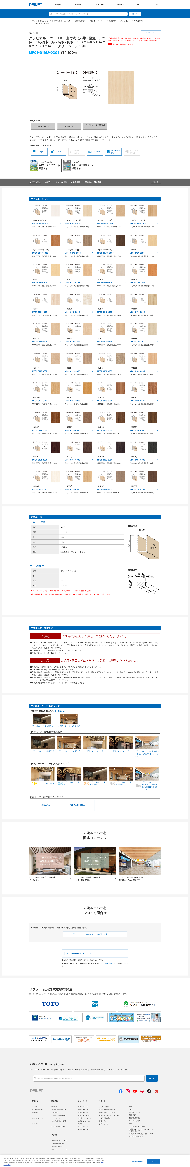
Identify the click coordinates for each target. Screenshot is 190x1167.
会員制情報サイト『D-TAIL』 (60, 1141)
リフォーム (56, 1118)
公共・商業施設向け (59, 1115)
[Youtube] (135, 1092)
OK (153, 1161)
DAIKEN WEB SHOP (58, 1127)
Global (36, 1124)
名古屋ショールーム (84, 1118)
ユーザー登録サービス (58, 1143)
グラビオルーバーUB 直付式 (94, 126)
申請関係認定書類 (134, 1118)
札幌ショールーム (84, 1107)
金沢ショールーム (84, 1112)
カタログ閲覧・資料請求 (107, 1109)
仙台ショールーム (84, 1109)
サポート (102, 1101)
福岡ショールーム (84, 1129)
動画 (130, 1123)
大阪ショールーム (84, 1121)
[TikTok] (149, 1092)
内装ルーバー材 (43, 126)
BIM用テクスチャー (135, 1112)
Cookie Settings (137, 1161)
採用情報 (35, 1112)
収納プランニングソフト (59, 1149)
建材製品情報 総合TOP (58, 1109)
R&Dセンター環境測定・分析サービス (141, 1134)
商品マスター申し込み (136, 1136)
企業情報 (35, 1107)
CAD (130, 1109)
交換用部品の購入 (105, 1118)
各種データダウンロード (107, 1112)
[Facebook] (120, 1092)
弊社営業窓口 (109, 963)
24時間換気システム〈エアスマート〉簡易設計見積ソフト (141, 1130)
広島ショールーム (84, 1124)
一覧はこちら (61, 711)
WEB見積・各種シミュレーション (110, 1115)
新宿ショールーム (84, 1115)
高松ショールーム (84, 1127)
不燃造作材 (69, 126)
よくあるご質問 (104, 1107)
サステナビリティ (37, 1109)
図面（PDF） (133, 1115)
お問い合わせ (103, 1124)
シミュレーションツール (137, 1126)
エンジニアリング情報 (58, 1121)
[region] (95, 1161)
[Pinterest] (142, 1092)
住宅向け (56, 1112)
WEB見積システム (57, 1146)
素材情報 (54, 1107)
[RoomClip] (156, 1092)
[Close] (186, 1160)
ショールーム (82, 1101)
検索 (135, 14)
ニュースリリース (37, 1118)
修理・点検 (102, 1121)
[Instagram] (128, 1092)
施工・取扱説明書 (134, 1121)
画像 (130, 1106)
